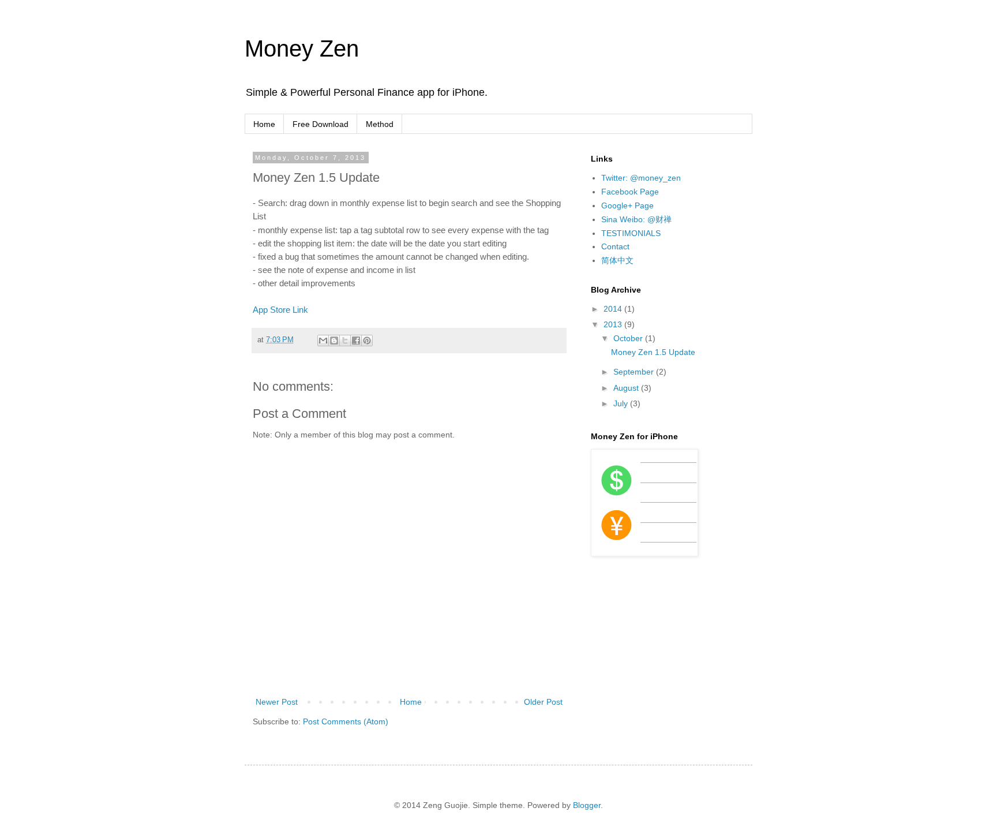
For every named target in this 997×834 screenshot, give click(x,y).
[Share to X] (345, 340)
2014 (614, 308)
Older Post (543, 701)
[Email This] (323, 340)
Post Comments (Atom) (345, 721)
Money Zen (302, 48)
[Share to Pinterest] (367, 340)
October (629, 338)
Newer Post (277, 701)
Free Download (320, 124)
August (627, 387)
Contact (615, 246)
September (634, 371)
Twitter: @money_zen (641, 177)
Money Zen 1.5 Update (653, 352)
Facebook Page (630, 191)
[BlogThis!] (334, 340)
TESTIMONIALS (631, 233)
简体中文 (617, 260)
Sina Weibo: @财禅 (636, 219)
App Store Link (280, 310)
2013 (614, 324)
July (621, 403)
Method (379, 124)
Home (264, 124)
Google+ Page (627, 205)
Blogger (587, 805)
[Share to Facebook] (356, 340)
